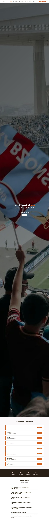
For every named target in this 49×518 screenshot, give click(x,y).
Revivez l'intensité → (43, 1)
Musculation (30, 1)
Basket (19, 1)
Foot (27, 1)
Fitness (25, 1)
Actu (13, 1)
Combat (22, 1)
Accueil (11, 1)
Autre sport (16, 1)
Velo (33, 1)
